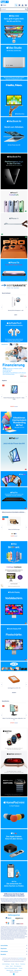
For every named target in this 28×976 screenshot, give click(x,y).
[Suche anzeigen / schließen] (16, 5)
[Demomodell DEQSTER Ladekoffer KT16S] (14, 389)
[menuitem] (3, 5)
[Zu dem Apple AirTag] (14, 876)
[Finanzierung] (14, 362)
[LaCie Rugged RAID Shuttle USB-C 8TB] (14, 679)
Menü (4, 5)
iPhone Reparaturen (17, 966)
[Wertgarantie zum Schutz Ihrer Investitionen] (14, 286)
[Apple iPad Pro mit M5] (14, 498)
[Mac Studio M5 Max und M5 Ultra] (14, 60)
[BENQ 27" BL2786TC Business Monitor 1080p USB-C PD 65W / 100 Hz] (14, 710)
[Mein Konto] (22, 5)
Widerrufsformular (10, 970)
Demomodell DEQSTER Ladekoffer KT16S (14, 397)
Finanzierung (22, 964)
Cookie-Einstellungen (6, 964)
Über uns (17, 964)
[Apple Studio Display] (14, 606)
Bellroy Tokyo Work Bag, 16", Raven (14, 529)
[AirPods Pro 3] (14, 331)
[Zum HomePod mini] (14, 812)
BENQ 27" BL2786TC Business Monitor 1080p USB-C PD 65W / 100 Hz (14, 719)
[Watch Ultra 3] (14, 785)
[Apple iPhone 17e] (14, 270)
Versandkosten (20, 958)
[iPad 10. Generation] (14, 423)
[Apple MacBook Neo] (14, 98)
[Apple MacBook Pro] (14, 171)
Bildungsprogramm (18, 970)
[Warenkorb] (25, 5)
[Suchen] (25, 9)
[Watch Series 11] (14, 762)
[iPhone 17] (14, 201)
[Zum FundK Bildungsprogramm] (14, 78)
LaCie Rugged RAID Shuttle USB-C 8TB (14, 688)
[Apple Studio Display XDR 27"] (14, 643)
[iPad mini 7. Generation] (14, 478)
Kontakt (12, 964)
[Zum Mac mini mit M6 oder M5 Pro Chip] (14, 28)
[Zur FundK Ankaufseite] (14, 344)
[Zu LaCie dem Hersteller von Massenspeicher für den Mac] (14, 666)
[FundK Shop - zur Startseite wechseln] (5, 2)
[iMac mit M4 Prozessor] (14, 552)
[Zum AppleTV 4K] (14, 844)
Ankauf (11, 966)
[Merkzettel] (19, 5)
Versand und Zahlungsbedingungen (11, 968)
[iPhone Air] (14, 224)
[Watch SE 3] (14, 739)
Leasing (7, 966)
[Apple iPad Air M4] (14, 452)
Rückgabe (20, 968)
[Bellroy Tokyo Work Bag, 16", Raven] (14, 521)
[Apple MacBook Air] (14, 135)
